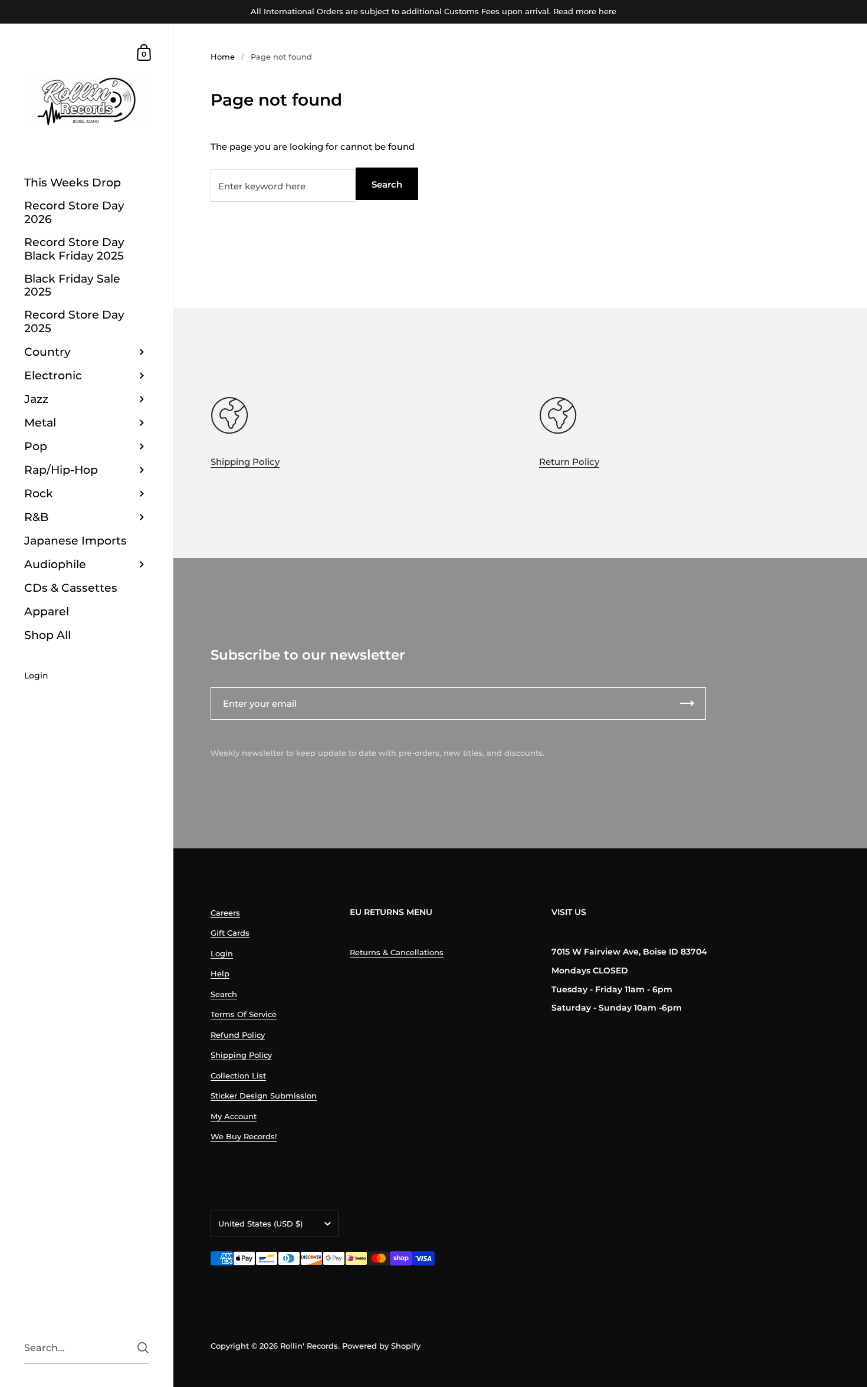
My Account (234, 1116)
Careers (225, 912)
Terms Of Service (244, 1014)
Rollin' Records (309, 1345)
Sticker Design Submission (264, 1095)
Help (220, 973)
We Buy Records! (244, 1136)
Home (223, 56)
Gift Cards (230, 932)
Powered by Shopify (381, 1345)
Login (222, 953)
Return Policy (569, 461)
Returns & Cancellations (397, 952)
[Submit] (143, 1348)
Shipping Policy (245, 461)
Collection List (238, 1075)
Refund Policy (238, 1035)
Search (387, 184)
